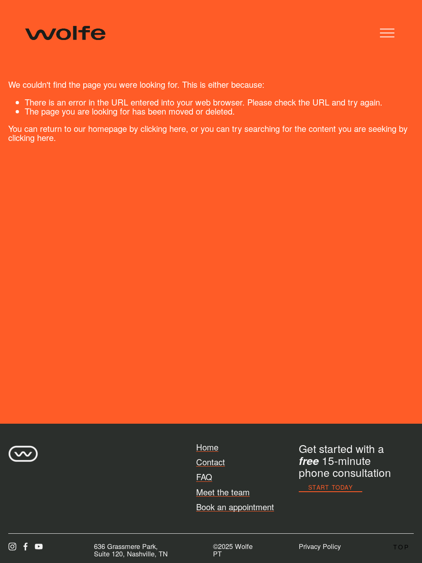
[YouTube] (39, 546)
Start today (330, 487)
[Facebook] (25, 546)
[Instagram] (12, 546)
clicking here (163, 128)
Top (401, 547)
